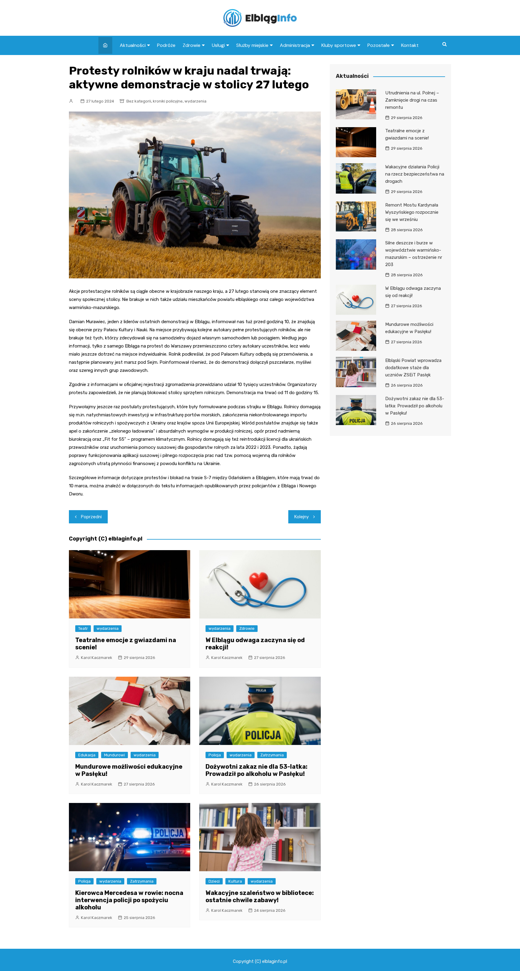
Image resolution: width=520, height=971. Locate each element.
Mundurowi (114, 755)
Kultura (235, 881)
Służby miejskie (252, 45)
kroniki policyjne (168, 101)
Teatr (83, 628)
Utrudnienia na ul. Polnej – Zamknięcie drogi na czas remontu (412, 100)
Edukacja (86, 755)
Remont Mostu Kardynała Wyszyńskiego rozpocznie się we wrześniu (411, 212)
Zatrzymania (272, 755)
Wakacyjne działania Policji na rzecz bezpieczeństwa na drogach (414, 174)
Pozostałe (378, 45)
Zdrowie (191, 45)
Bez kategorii (138, 101)
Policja (215, 755)
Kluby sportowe (338, 45)
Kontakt (410, 45)
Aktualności (133, 45)
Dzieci (214, 881)
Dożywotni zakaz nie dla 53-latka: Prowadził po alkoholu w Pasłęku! (257, 770)
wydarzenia (195, 101)
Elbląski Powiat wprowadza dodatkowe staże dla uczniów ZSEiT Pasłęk (413, 368)
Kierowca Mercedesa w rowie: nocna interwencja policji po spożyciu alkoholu (129, 900)
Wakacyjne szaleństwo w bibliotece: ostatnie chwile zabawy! (260, 896)
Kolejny (301, 517)
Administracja (295, 45)
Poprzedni (91, 517)
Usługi (218, 45)
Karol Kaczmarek (96, 657)
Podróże (166, 45)
